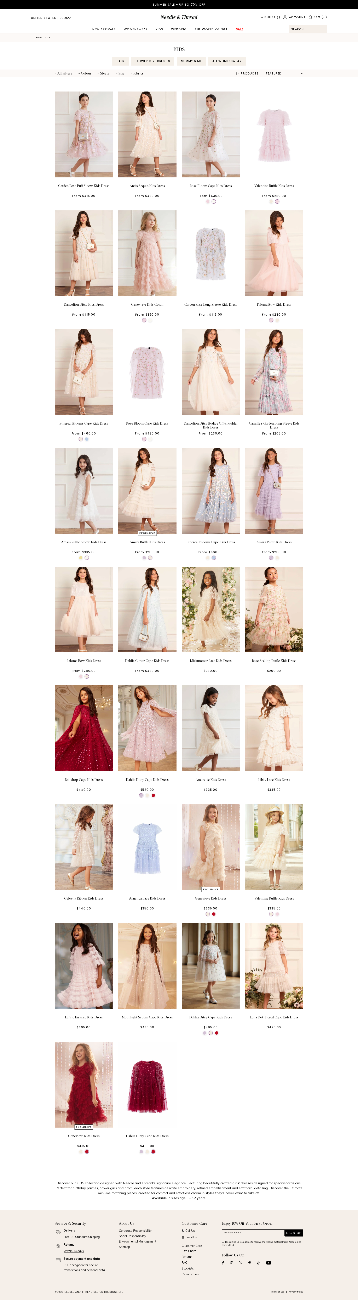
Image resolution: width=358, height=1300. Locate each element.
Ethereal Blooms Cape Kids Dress (83, 423)
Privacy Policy (296, 1292)
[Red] (153, 795)
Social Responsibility (132, 1236)
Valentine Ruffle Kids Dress (274, 186)
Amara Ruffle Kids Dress (147, 542)
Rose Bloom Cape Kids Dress (211, 186)
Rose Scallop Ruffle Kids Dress (274, 661)
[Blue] (87, 439)
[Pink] (208, 201)
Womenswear (136, 29)
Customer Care (192, 1246)
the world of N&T (211, 29)
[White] (214, 201)
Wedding (179, 29)
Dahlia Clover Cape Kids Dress (147, 661)
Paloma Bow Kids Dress (274, 304)
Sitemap (124, 1247)
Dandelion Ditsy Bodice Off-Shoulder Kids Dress (211, 425)
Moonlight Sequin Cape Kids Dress (147, 1017)
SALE (240, 29)
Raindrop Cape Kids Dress (84, 780)
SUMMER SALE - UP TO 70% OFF (179, 4)
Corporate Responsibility (135, 1231)
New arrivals (104, 29)
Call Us (190, 1231)
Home (39, 38)
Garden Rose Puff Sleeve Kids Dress (83, 186)
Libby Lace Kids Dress (274, 780)
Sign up (294, 1232)
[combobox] (308, 29)
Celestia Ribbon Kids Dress (83, 898)
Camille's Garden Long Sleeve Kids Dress (274, 425)
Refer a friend (191, 1274)
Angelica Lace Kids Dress (147, 898)
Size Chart (189, 1251)
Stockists (188, 1268)
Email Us (191, 1237)
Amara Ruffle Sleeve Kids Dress (83, 542)
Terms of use (277, 1292)
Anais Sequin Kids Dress (147, 186)
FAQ (184, 1263)
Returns (187, 1257)
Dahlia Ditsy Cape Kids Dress (147, 780)
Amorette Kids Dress (211, 780)
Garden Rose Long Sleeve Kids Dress (210, 304)
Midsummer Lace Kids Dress (211, 661)
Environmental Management (137, 1241)
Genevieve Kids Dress (210, 898)
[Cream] (271, 201)
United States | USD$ (49, 18)
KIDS (159, 29)
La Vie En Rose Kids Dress (84, 1017)
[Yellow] (81, 558)
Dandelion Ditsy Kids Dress (84, 304)
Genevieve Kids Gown (147, 304)
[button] (63, 73)
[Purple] (144, 558)
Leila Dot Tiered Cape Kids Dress (274, 1017)
